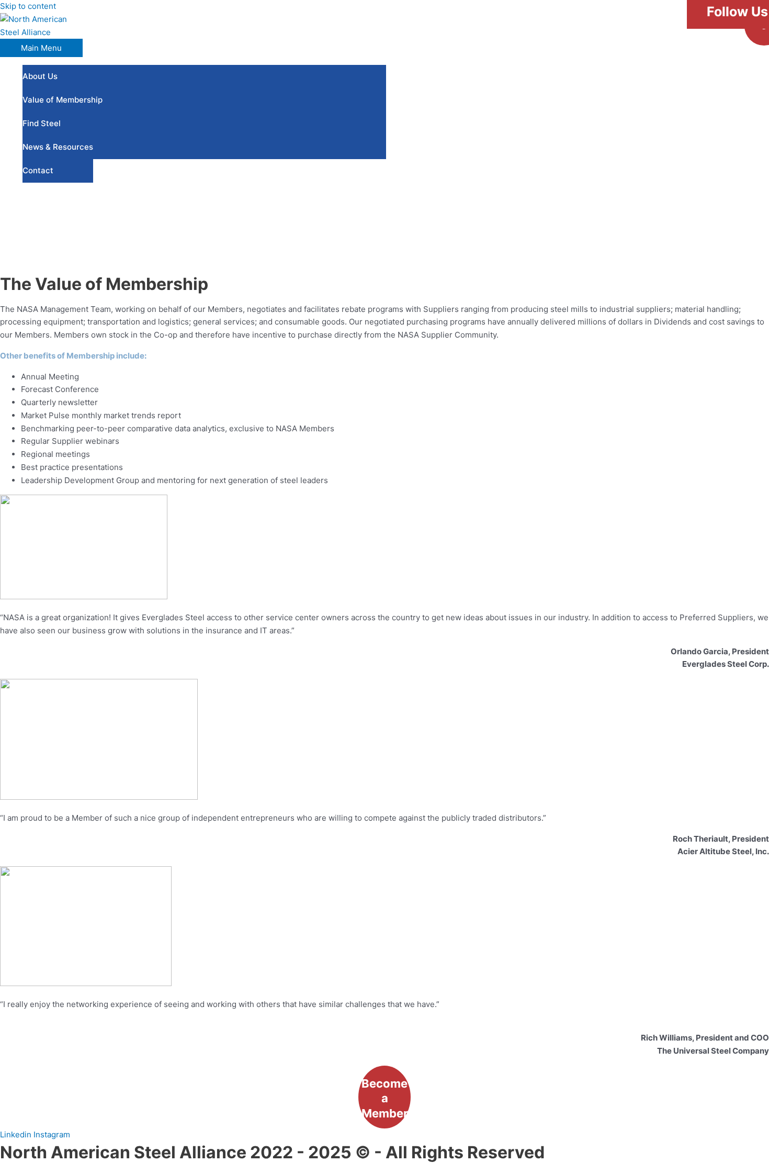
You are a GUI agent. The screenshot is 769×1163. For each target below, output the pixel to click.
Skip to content (28, 6)
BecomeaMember (384, 1098)
